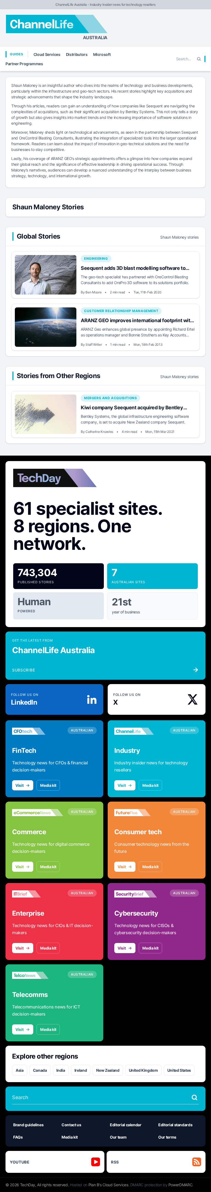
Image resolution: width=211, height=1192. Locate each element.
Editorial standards (175, 1124)
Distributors (77, 54)
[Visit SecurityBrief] (139, 894)
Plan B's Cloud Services (108, 1184)
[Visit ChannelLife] (139, 731)
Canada (40, 1070)
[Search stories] (194, 1097)
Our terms (167, 1137)
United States (179, 1070)
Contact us (71, 1124)
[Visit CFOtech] (37, 731)
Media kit (48, 785)
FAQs (18, 1137)
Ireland (80, 1070)
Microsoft (102, 54)
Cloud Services (47, 54)
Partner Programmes (24, 63)
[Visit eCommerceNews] (37, 812)
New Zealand (107, 1070)
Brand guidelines (28, 1124)
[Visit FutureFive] (139, 812)
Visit (19, 785)
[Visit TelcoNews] (37, 975)
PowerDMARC (180, 1184)
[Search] (199, 59)
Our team (118, 1137)
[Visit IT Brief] (37, 894)
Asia (20, 1070)
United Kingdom (143, 1070)
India (60, 1070)
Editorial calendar (125, 1124)
